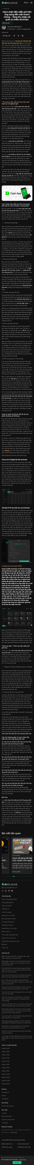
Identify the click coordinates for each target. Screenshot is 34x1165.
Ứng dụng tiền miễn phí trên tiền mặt (16, 102)
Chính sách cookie (7, 1147)
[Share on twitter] (2, 891)
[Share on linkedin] (6, 891)
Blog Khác (14, 1132)
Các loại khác (7, 855)
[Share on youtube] (12, 891)
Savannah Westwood (14, 27)
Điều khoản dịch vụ (7, 1144)
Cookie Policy (22, 1159)
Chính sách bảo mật (23, 1144)
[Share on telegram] (9, 891)
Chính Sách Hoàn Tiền (24, 1147)
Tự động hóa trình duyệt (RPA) (12, 566)
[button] (26, 2)
